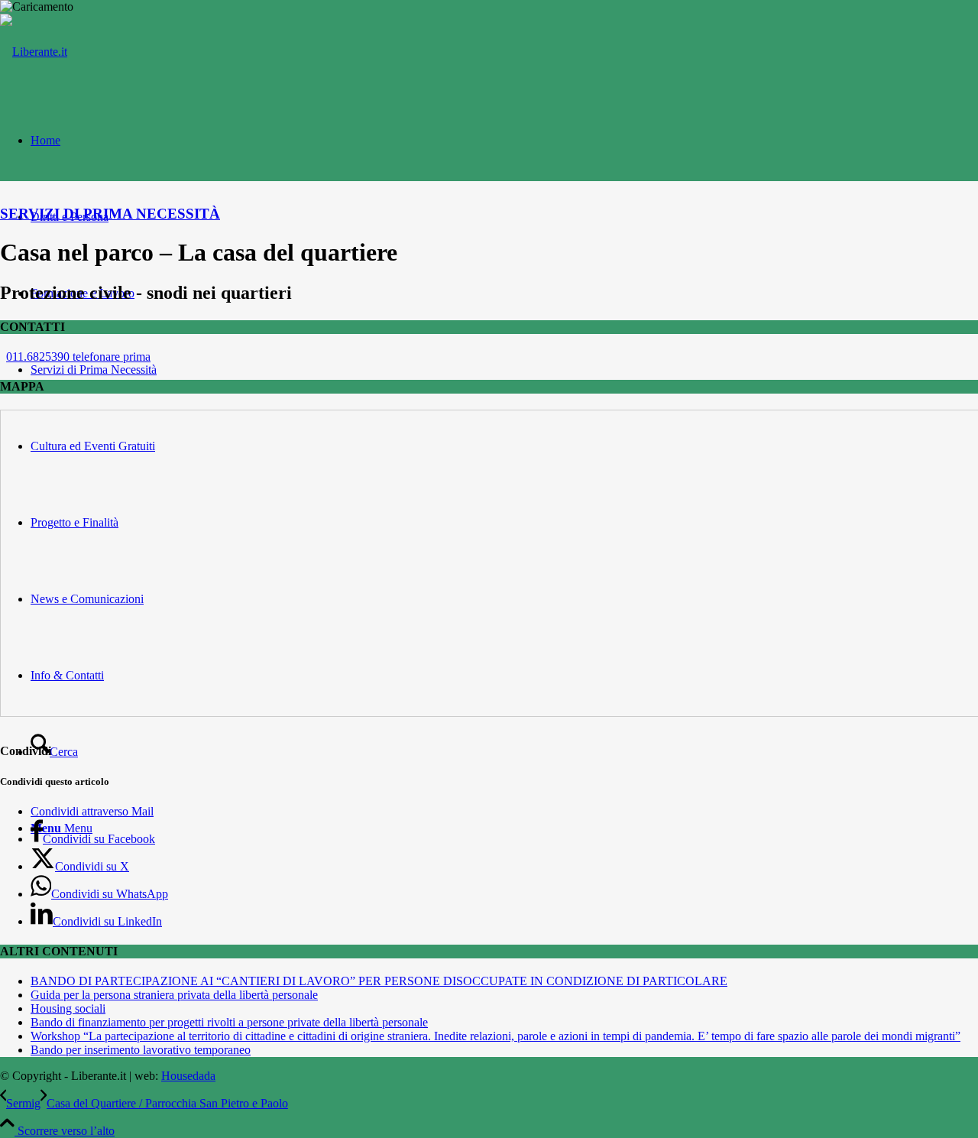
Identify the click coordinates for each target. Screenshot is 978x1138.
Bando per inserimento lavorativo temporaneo (141, 1049)
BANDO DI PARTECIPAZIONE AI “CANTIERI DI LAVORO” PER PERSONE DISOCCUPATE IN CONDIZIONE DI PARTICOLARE (379, 980)
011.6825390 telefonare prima (78, 356)
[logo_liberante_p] (33, 51)
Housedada (188, 1075)
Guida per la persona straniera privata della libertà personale (174, 994)
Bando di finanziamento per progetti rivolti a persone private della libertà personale (229, 1022)
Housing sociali (68, 1008)
